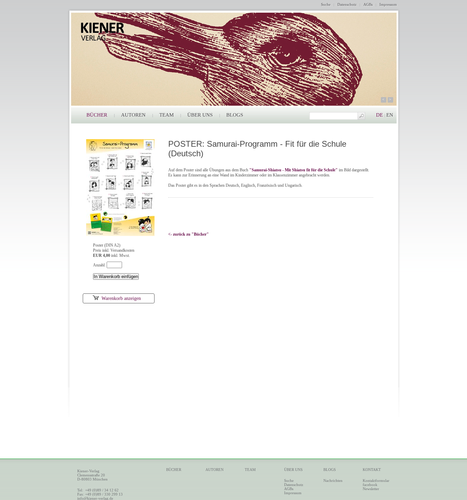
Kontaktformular (376, 480)
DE (379, 115)
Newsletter (371, 489)
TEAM (166, 115)
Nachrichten (333, 480)
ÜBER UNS (200, 115)
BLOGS (234, 115)
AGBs (368, 4)
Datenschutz (347, 4)
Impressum (388, 4)
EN (389, 115)
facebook (370, 485)
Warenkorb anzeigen (121, 298)
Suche (326, 4)
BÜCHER (96, 115)
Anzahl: (100, 265)
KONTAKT (372, 470)
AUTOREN (133, 115)
